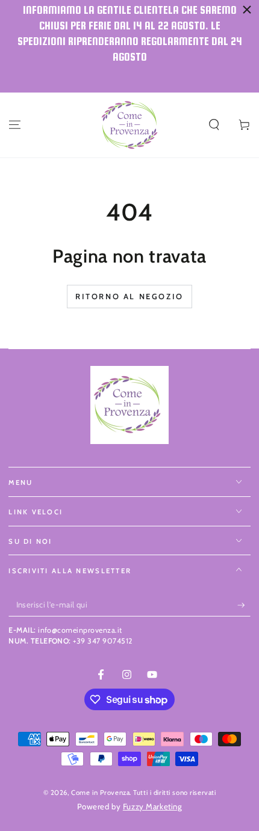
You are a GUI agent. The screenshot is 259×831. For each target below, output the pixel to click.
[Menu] (15, 125)
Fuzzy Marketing (153, 806)
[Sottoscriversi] (244, 605)
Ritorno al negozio (129, 296)
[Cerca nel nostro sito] (214, 125)
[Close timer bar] (247, 9)
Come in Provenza (100, 792)
